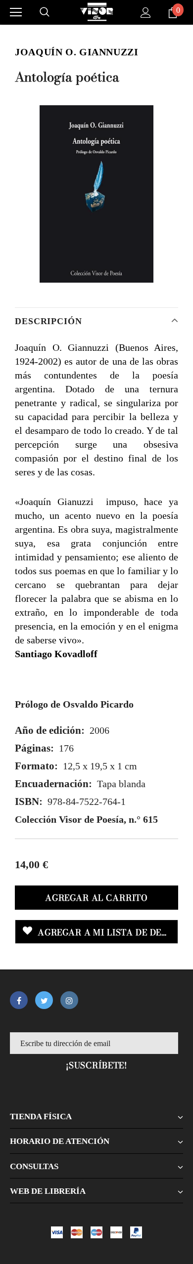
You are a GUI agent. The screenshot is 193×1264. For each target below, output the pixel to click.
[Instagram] (69, 1000)
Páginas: (34, 748)
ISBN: (29, 801)
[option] (96, 194)
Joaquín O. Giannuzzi (77, 51)
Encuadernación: (53, 784)
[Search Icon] (44, 12)
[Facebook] (19, 1000)
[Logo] (96, 12)
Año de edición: (50, 730)
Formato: (36, 766)
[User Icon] (146, 12)
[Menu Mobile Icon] (16, 12)
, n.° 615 (86, 819)
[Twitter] (44, 1000)
